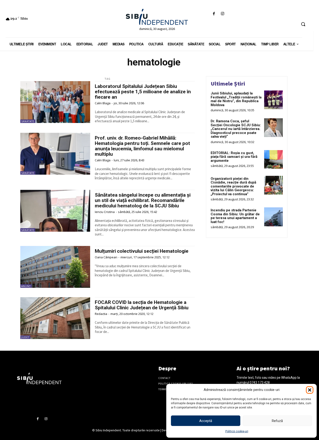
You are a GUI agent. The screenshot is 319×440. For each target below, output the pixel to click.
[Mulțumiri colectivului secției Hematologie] (55, 267)
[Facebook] (214, 14)
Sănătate (27, 121)
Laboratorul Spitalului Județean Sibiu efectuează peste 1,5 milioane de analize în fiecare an (143, 91)
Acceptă (205, 421)
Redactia (101, 314)
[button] (309, 390)
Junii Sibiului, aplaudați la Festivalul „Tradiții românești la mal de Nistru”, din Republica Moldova (236, 99)
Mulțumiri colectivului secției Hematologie (141, 251)
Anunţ (26, 286)
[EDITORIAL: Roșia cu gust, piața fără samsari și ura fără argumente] (273, 159)
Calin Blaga (102, 103)
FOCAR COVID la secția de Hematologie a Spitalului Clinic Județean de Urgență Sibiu (141, 304)
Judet (25, 337)
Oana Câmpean (106, 257)
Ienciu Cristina (105, 212)
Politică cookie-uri (236, 431)
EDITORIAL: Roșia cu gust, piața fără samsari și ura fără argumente (234, 157)
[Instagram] (223, 14)
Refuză (277, 421)
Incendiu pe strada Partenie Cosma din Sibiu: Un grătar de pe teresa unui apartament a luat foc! (235, 216)
